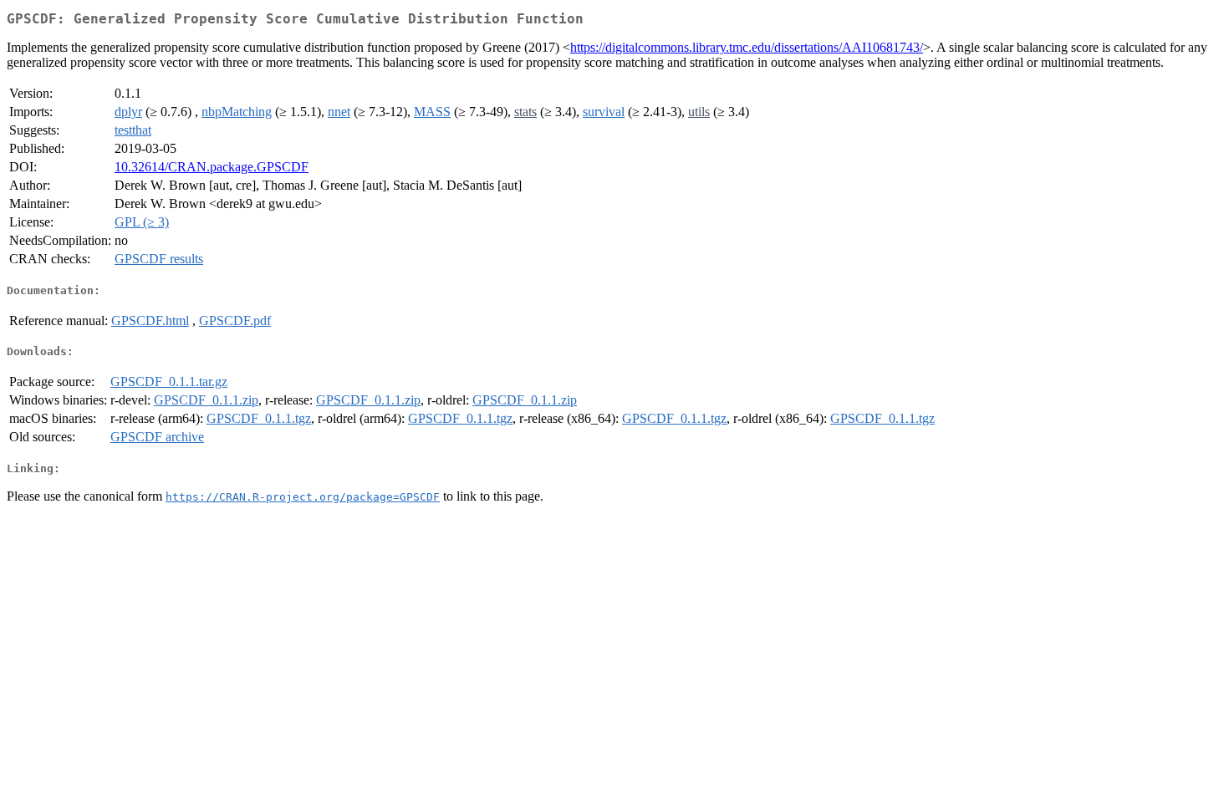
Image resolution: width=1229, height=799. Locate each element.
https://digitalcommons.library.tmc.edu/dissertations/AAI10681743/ (746, 47)
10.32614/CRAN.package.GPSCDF (212, 167)
